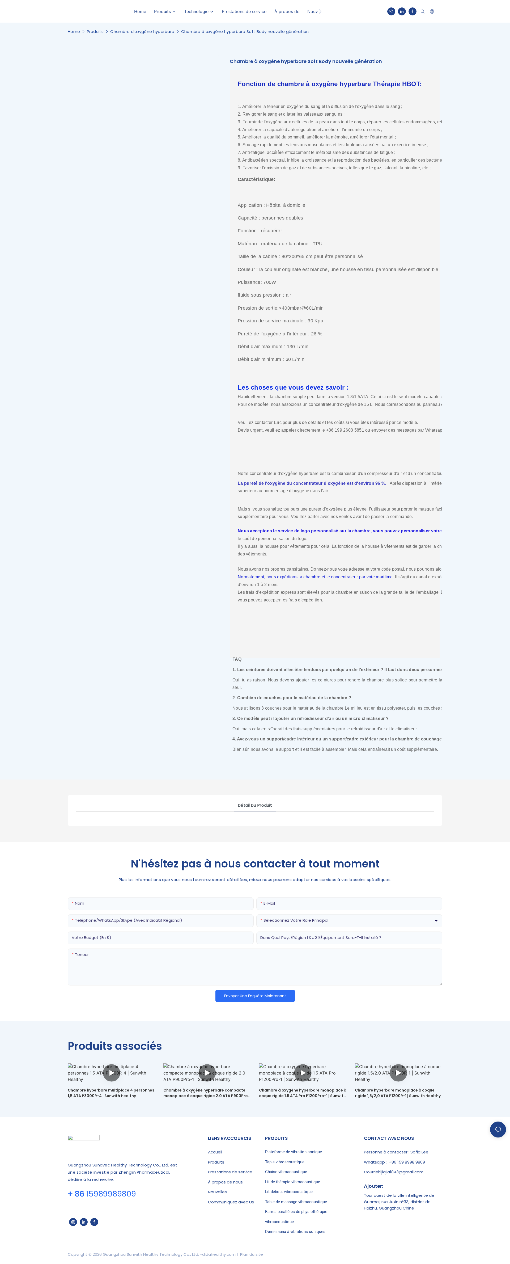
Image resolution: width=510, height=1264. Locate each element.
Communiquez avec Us (231, 1202)
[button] (319, 11)
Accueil (215, 1152)
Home (74, 31)
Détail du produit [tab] (255, 805)
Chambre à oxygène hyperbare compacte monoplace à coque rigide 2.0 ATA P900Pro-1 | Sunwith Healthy (206, 1093)
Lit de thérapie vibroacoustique (292, 1182)
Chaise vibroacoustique (286, 1172)
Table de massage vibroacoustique (296, 1202)
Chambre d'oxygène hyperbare (142, 31)
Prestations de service (230, 1172)
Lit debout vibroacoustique (289, 1192)
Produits (95, 31)
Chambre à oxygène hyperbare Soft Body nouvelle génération (245, 31)
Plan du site (251, 1254)
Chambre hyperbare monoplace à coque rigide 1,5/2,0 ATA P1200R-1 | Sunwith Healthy (398, 1093)
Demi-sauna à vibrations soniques (295, 1231)
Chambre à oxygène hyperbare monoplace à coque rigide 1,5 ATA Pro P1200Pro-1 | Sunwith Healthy (302, 1093)
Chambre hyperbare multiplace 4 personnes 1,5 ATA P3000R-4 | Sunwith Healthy (111, 1093)
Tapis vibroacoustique (284, 1162)
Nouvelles (217, 1192)
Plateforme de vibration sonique (293, 1152)
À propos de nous (225, 1182)
